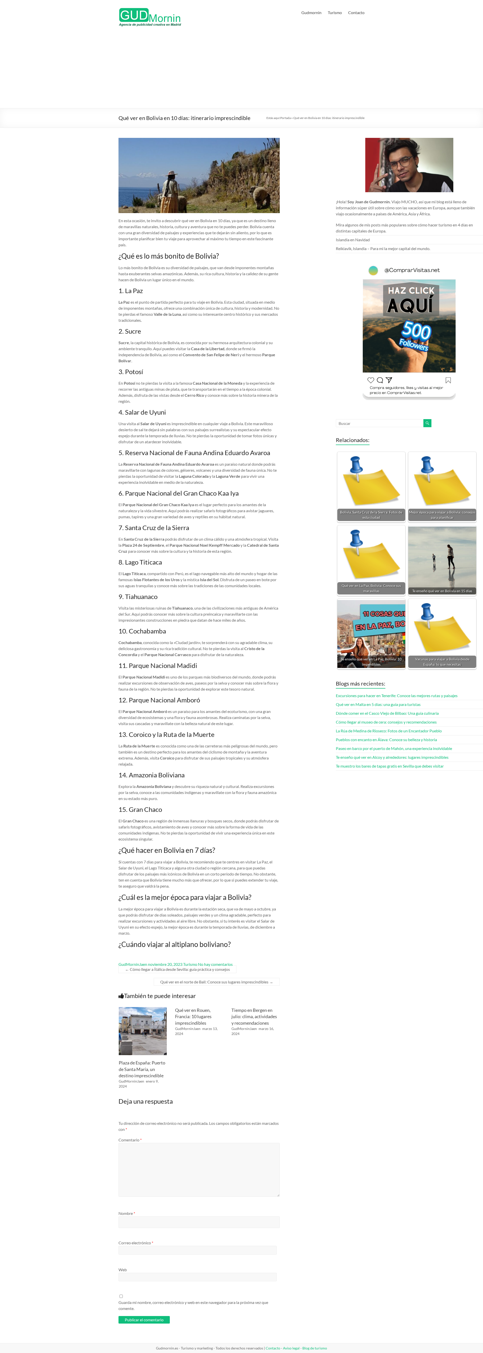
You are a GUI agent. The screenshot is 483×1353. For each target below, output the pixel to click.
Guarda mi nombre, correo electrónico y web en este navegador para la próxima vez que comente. (193, 1305)
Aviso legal (291, 1348)
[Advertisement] (241, 70)
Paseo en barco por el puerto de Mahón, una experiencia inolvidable (394, 748)
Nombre (126, 1213)
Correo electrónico (135, 1242)
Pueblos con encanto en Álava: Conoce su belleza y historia (386, 739)
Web (122, 1269)
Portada (285, 118)
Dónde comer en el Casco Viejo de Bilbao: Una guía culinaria (387, 713)
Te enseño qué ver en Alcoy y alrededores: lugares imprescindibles (392, 757)
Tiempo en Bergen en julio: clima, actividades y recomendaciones (254, 1016)
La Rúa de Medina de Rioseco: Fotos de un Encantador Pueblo (389, 730)
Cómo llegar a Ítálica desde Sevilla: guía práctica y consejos (177, 969)
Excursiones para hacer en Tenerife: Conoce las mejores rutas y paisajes (397, 695)
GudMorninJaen (132, 964)
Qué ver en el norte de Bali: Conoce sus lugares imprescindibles (216, 981)
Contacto (356, 12)
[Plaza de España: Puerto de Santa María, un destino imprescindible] (143, 1009)
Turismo (335, 12)
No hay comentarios (215, 964)
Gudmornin (311, 12)
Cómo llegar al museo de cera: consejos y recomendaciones (386, 722)
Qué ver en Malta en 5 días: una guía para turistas (378, 704)
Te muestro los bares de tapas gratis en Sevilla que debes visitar (390, 766)
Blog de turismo (314, 1348)
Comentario (130, 1139)
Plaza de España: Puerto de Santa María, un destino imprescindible (142, 1069)
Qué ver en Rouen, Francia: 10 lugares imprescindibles (193, 1016)
